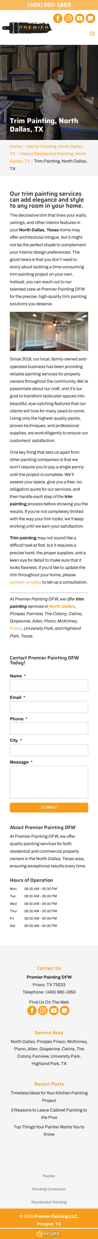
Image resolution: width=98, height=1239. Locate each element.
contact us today (25, 582)
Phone (18, 719)
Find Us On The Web (49, 1002)
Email (17, 697)
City (16, 740)
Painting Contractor (49, 1189)
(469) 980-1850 (49, 5)
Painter (49, 1176)
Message (21, 762)
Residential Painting (49, 1202)
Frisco (16, 628)
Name (18, 676)
